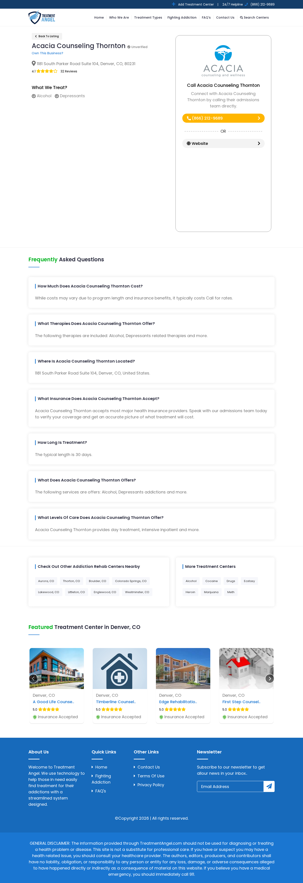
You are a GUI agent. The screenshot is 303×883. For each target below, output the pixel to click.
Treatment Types (148, 17)
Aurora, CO (46, 581)
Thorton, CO (71, 581)
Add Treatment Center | (197, 4)
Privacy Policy (151, 785)
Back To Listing (48, 36)
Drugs (231, 581)
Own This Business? (47, 53)
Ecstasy (249, 581)
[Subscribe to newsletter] (269, 786)
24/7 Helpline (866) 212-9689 (248, 4)
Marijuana (211, 592)
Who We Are (119, 17)
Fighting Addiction (182, 17)
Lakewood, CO (48, 592)
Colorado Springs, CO (131, 581)
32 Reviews (69, 71)
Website (199, 143)
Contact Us (225, 17)
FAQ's (206, 17)
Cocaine (211, 581)
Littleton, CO (76, 592)
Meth (230, 592)
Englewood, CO (105, 592)
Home (99, 17)
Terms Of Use (151, 776)
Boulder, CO (97, 581)
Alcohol (191, 581)
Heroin (190, 592)
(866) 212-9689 (207, 118)
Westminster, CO (137, 592)
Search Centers (256, 17)
